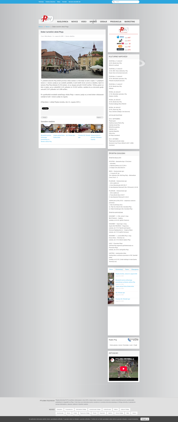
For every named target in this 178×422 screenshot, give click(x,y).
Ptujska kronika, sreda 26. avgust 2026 (126, 274)
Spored (93, 21)
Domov (41, 26)
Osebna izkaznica (50, 1)
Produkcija (115, 21)
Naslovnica (62, 21)
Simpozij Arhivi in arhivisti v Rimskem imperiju (96, 137)
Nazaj (44, 117)
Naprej (99, 117)
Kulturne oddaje (125, 409)
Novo (111, 269)
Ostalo (75, 413)
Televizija (41, 1)
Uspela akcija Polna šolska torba (125, 286)
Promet (94, 413)
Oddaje (103, 21)
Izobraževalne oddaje (94, 409)
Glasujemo (134, 269)
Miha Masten (48, 36)
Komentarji (119, 269)
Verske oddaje (119, 413)
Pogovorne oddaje (85, 413)
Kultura (116, 409)
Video (83, 21)
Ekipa (58, 1)
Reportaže (102, 413)
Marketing (130, 21)
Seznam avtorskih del (74, 1)
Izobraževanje (107, 409)
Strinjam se (144, 419)
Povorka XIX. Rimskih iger (123, 299)
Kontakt (64, 1)
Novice (74, 21)
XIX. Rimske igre (70, 135)
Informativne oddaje (81, 409)
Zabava (134, 413)
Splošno (72, 36)
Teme (127, 269)
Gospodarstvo (69, 409)
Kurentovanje (60, 413)
